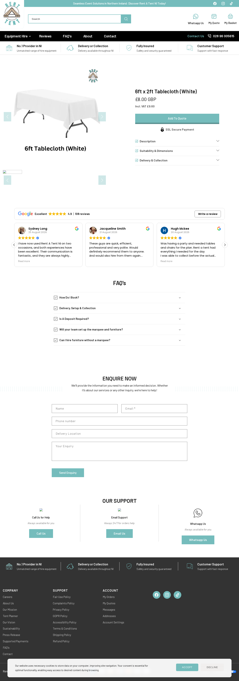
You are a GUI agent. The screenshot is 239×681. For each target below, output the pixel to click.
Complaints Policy (64, 603)
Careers (7, 597)
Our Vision (9, 622)
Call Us (41, 533)
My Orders (109, 597)
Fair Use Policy (62, 597)
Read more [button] (24, 261)
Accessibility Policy (64, 622)
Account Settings (113, 622)
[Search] (126, 18)
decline (212, 667)
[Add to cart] (177, 119)
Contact (8, 654)
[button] (17, 36)
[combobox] (79, 18)
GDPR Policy (60, 616)
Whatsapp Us (198, 540)
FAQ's (6, 647)
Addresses (109, 616)
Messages (109, 609)
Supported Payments (15, 641)
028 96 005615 (223, 36)
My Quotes (109, 603)
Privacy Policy (61, 609)
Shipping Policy (62, 634)
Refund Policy (61, 641)
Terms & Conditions (65, 628)
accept (187, 667)
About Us (8, 603)
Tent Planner (10, 616)
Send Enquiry (68, 472)
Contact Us (195, 36)
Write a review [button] (208, 214)
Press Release (11, 634)
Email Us (119, 533)
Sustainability (11, 628)
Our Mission (10, 609)
